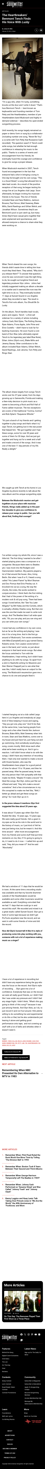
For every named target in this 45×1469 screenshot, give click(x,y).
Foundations (6, 1413)
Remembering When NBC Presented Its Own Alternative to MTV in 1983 (20, 1073)
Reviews (5, 1371)
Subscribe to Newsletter (33, 1384)
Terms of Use (9, 1453)
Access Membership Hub (33, 1398)
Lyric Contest (6, 1384)
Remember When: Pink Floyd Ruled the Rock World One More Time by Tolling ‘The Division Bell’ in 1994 (22, 1157)
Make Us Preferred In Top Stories (15, 1057)
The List (5, 1362)
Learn (4, 1409)
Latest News (30, 1349)
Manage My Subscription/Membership (33, 1402)
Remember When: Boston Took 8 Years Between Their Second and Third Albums (23, 1167)
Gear (3, 1368)
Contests (6, 1377)
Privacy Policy (10, 1457)
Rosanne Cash (30, 1041)
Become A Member (10, 1448)
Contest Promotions (9, 1393)
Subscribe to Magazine (32, 1381)
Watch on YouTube (30, 1416)
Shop (26, 1413)
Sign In (10, 1444)
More (26, 1409)
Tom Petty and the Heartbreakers (26, 1043)
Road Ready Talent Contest (8, 1388)
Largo (24, 1041)
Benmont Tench (7, 1041)
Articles (5, 11)
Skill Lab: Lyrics (7, 1416)
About (9, 1431)
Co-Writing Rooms (8, 1419)
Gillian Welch (17, 1041)
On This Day (6, 1365)
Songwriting (10, 1043)
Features (7, 1313)
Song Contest (6, 1381)
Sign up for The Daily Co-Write (33, 1354)
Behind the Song (7, 1352)
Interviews (5, 1359)
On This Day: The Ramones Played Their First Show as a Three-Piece (22, 1317)
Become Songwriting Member (32, 1394)
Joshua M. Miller (8, 29)
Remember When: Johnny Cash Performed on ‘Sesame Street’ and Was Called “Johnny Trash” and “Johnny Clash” (23, 1188)
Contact (9, 1440)
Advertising (10, 1435)
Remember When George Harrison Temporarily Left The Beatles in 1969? (22, 1176)
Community (30, 1377)
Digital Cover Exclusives (10, 1355)
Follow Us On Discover (11, 1052)
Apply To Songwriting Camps (32, 1388)
